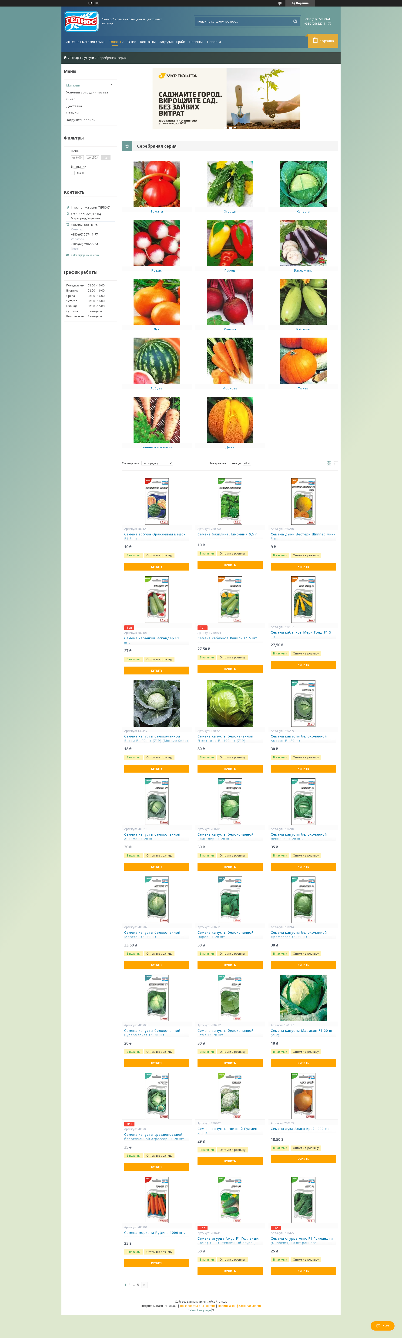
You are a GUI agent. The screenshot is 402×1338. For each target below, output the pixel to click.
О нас (131, 42)
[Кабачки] (303, 301)
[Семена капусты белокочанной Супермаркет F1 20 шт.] (157, 998)
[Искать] (295, 21)
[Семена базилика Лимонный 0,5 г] (230, 501)
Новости (214, 42)
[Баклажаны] (303, 242)
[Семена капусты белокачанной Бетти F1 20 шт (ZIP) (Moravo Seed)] (157, 703)
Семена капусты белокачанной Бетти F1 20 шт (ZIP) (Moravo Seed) (156, 738)
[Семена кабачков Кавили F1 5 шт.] (230, 599)
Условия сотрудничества (87, 92)
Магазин (73, 85)
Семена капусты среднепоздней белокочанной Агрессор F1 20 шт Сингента (154, 1138)
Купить (157, 567)
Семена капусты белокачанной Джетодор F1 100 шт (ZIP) (225, 738)
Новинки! (196, 42)
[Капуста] (303, 183)
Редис (156, 270)
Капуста (303, 211)
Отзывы (72, 113)
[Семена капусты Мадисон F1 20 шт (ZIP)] (303, 998)
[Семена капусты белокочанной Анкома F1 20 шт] (157, 801)
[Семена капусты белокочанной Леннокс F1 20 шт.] (303, 801)
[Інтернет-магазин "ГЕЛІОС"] (81, 21)
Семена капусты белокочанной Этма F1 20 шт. (226, 1033)
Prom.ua (221, 1301)
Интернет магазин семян (85, 42)
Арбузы (157, 388)
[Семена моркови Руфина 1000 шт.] (157, 1200)
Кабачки (303, 329)
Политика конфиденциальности (239, 1306)
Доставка (74, 106)
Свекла (230, 329)
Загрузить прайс (172, 42)
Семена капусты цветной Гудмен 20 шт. (227, 1131)
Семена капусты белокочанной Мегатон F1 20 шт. (152, 934)
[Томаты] (157, 183)
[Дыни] (230, 419)
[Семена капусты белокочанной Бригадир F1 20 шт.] (230, 801)
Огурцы (230, 211)
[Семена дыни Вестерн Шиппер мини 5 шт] (303, 501)
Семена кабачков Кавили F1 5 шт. (228, 638)
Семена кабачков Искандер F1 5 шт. (153, 640)
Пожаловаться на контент (197, 1306)
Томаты (157, 211)
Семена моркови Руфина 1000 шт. (154, 1233)
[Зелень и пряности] (157, 419)
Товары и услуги (82, 58)
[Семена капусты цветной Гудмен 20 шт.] (230, 1096)
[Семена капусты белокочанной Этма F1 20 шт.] (230, 998)
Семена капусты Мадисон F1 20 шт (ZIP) (302, 1033)
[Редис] (157, 242)
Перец (229, 270)
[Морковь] (230, 360)
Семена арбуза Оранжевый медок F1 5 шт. (155, 536)
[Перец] (230, 242)
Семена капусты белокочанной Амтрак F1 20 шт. (299, 738)
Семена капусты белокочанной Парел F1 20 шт (226, 934)
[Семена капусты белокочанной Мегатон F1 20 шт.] (157, 900)
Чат (386, 1326)
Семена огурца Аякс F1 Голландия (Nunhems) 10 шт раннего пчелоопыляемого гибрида (302, 1242)
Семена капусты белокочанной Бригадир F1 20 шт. (226, 836)
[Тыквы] (303, 360)
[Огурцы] (230, 183)
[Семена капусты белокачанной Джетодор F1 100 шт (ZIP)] (230, 703)
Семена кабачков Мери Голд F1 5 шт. (301, 634)
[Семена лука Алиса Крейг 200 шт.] (303, 1096)
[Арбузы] (157, 360)
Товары (115, 42)
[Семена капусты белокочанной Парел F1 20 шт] (230, 900)
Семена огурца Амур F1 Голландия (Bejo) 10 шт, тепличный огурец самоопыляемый (229, 1242)
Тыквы (303, 388)
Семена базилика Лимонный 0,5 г (227, 534)
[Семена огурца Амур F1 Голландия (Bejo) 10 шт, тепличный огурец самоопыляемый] (230, 1200)
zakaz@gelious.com (85, 255)
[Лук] (157, 301)
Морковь (230, 388)
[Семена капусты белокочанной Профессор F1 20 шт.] (303, 900)
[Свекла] (230, 301)
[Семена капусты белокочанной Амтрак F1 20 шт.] (303, 703)
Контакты (148, 42)
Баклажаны (303, 270)
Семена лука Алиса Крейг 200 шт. (301, 1129)
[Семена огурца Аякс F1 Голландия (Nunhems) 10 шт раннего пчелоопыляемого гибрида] (303, 1200)
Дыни (230, 447)
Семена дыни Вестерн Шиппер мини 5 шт (303, 536)
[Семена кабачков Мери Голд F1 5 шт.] (303, 599)
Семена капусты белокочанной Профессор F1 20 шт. (299, 934)
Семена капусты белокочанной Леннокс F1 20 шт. (299, 836)
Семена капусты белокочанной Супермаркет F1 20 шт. (152, 1033)
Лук (157, 329)
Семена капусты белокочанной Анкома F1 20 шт (152, 836)
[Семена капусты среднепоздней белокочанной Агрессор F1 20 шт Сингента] (157, 1096)
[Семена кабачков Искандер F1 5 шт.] (157, 599)
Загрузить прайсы (81, 120)
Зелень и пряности (157, 447)
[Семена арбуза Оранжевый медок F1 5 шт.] (157, 501)
